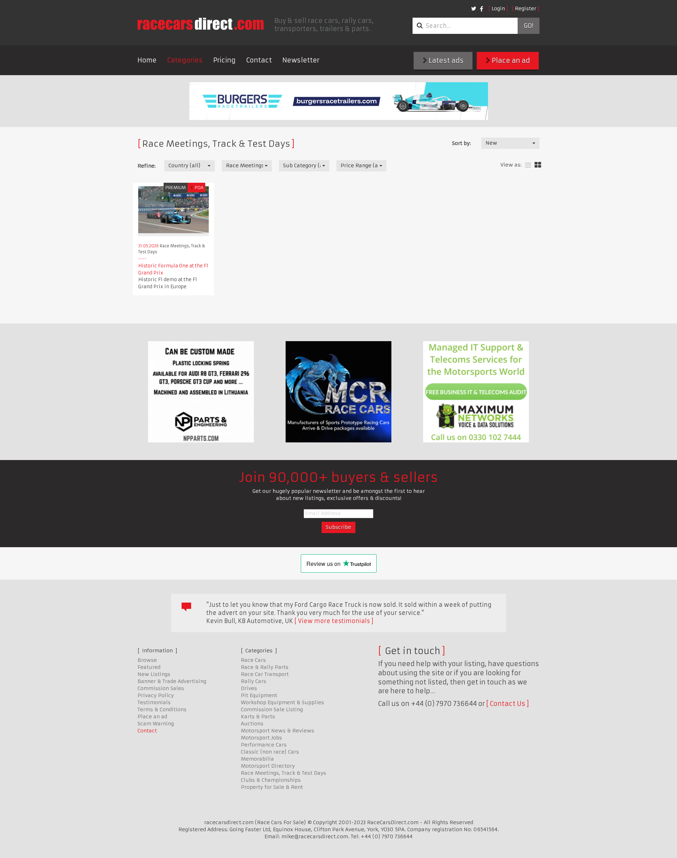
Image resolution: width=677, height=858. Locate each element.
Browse (147, 660)
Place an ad (510, 60)
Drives (249, 688)
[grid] (538, 165)
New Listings (154, 674)
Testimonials (154, 702)
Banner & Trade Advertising (172, 681)
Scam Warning (156, 723)
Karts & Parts (258, 716)
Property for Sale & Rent (272, 787)
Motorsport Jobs (261, 738)
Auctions (252, 723)
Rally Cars (253, 681)
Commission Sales (161, 688)
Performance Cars (264, 745)
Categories (185, 60)
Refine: (146, 166)
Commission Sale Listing (272, 709)
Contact (259, 60)
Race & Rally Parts (264, 667)
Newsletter (300, 60)
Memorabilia (257, 759)
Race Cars (253, 660)
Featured (149, 667)
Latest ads (445, 60)
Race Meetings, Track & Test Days (283, 773)
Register (525, 8)
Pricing (224, 60)
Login (498, 8)
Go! (528, 25)
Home (147, 60)
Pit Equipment (259, 695)
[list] (528, 165)
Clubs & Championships (271, 780)
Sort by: (461, 143)
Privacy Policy (156, 695)
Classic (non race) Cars (270, 752)
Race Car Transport (265, 674)
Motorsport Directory (268, 766)
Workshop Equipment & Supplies (282, 702)
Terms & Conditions (162, 709)
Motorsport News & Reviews (277, 730)
